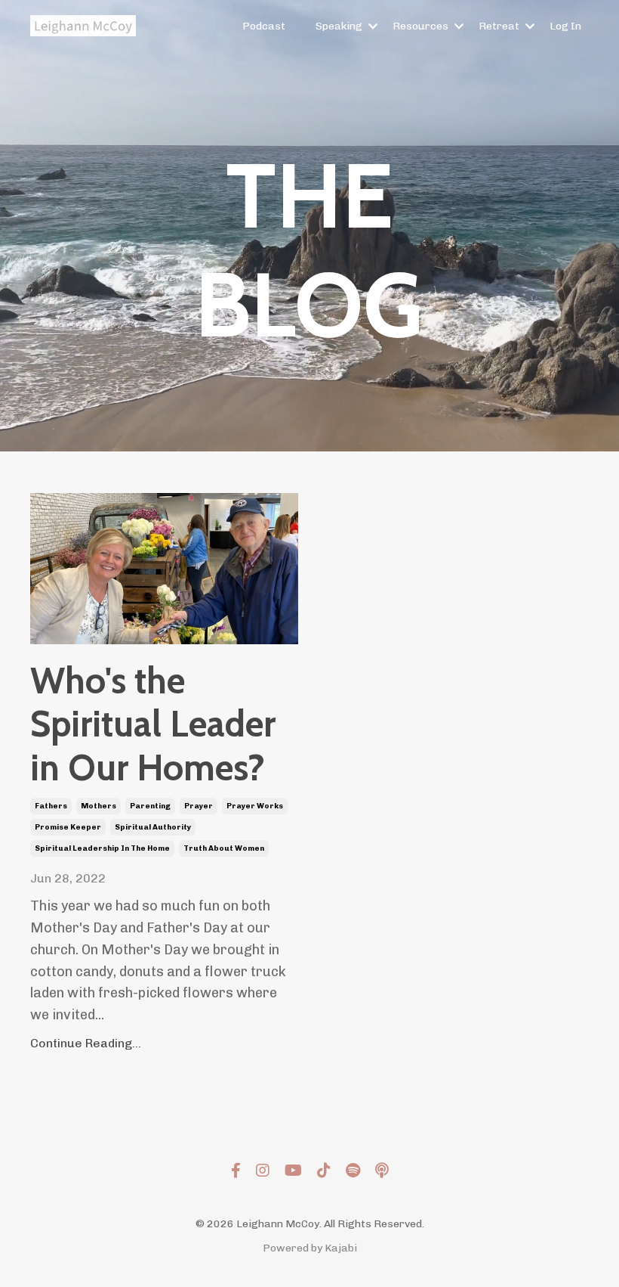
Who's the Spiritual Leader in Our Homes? (153, 724)
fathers (51, 806)
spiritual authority (153, 827)
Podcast (263, 26)
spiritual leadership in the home (102, 848)
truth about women (223, 848)
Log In (565, 26)
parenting (150, 806)
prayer (198, 806)
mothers (98, 806)
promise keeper (68, 827)
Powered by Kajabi (310, 1248)
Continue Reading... (85, 1043)
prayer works (254, 806)
